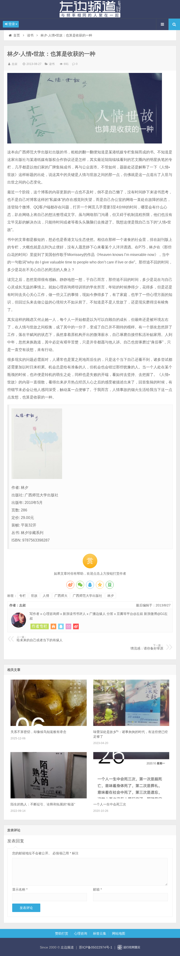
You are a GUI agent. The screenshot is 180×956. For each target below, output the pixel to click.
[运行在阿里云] (128, 947)
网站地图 (118, 933)
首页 (16, 35)
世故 (34, 596)
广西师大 (61, 596)
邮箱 (97, 889)
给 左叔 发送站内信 (68, 626)
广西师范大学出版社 (87, 596)
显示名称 (19, 889)
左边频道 (90, 9)
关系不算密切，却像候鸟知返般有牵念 (38, 732)
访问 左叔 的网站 (53, 626)
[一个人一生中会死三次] (131, 797)
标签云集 (99, 933)
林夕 (110, 596)
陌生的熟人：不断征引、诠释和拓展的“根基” (43, 804)
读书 (30, 35)
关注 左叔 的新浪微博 (76, 626)
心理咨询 (80, 933)
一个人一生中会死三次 (109, 804)
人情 (46, 596)
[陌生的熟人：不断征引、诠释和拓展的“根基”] (48, 797)
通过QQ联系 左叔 (61, 626)
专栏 (22, 596)
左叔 (14, 64)
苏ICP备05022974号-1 (95, 947)
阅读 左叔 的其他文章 (39, 626)
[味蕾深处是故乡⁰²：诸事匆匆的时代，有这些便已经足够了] (131, 725)
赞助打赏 (61, 933)
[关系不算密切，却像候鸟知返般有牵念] (48, 725)
